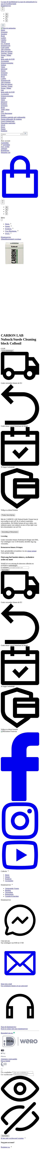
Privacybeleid (5, 1061)
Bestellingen (5, 150)
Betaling (8, 890)
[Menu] (3, 25)
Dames (7, 877)
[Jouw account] (2, 139)
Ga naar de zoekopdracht (26, 2)
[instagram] (20, 839)
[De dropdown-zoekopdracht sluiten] (25, 133)
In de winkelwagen (7, 351)
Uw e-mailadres (7, 1072)
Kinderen (8, 879)
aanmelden (6, 145)
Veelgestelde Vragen (12, 888)
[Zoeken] (22, 134)
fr (6, 18)
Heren (7, 875)
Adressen (4, 148)
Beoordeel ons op (7, 1033)
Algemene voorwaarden (9, 1059)
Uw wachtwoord (7, 1074)
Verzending (9, 892)
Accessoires (9, 881)
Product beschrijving (8, 515)
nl (6, 21)
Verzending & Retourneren (10, 532)
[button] (20, 871)
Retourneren (9, 894)
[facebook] (20, 800)
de (6, 14)
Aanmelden (5, 143)
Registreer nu (5, 1147)
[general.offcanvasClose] (2, 220)
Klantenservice (6, 6)
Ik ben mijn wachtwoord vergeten (12, 1138)
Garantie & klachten (12, 896)
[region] (20, 285)
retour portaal (31, 551)
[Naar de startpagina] (8, 28)
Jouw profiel (5, 147)
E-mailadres (5, 567)
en (6, 16)
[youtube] (20, 869)
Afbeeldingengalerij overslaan (11, 239)
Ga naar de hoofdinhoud (9, 2)
